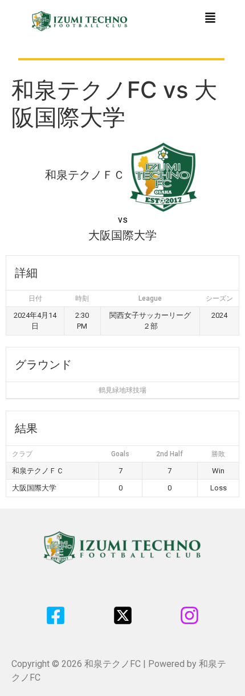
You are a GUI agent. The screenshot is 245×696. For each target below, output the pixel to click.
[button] (210, 18)
